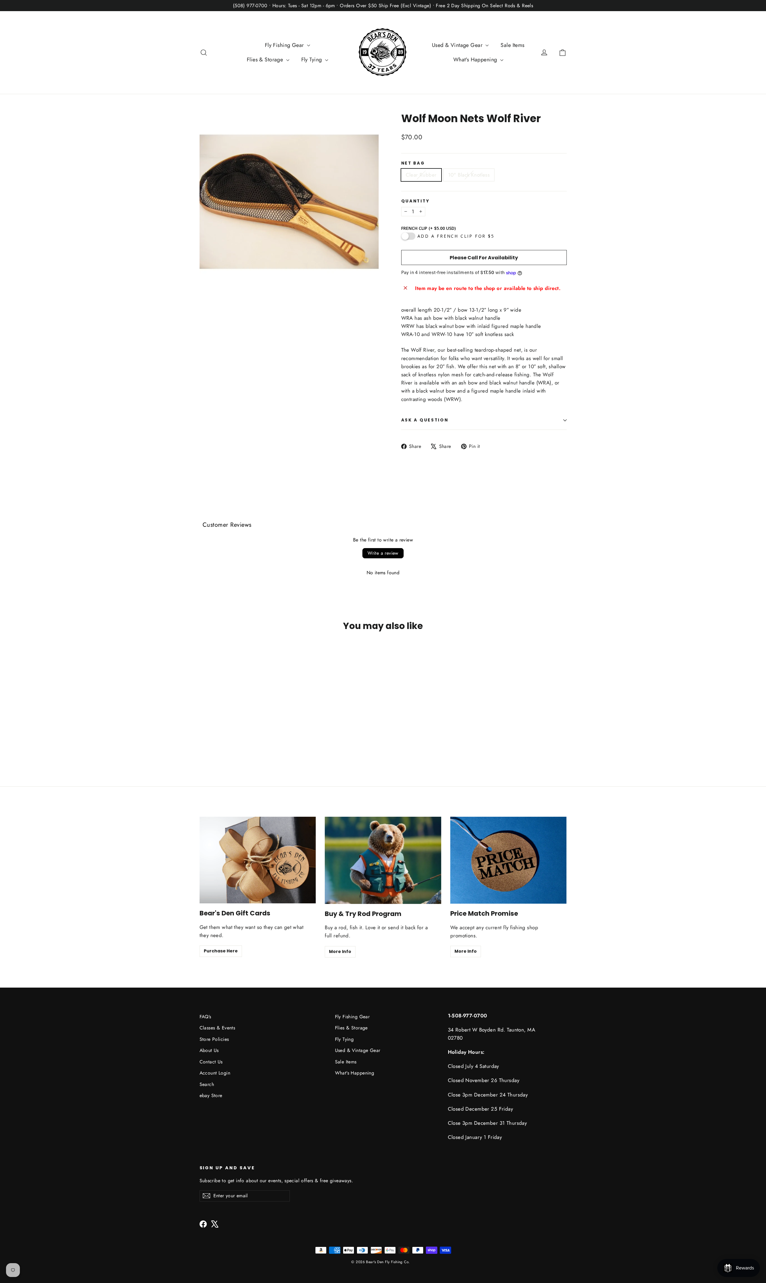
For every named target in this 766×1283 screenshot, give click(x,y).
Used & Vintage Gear (458, 45)
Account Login (215, 1072)
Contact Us (211, 1061)
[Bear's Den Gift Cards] (258, 860)
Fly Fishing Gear (285, 45)
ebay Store (211, 1095)
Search (207, 1084)
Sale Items (512, 45)
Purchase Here (221, 951)
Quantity (415, 201)
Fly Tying (312, 59)
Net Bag (413, 163)
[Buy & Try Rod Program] (383, 860)
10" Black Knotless (469, 174)
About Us (209, 1050)
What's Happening (476, 59)
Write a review (383, 553)
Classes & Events (217, 1027)
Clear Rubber (421, 174)
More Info (340, 951)
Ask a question (424, 420)
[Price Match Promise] (508, 860)
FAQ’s (205, 1016)
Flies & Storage (266, 59)
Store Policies (214, 1039)
